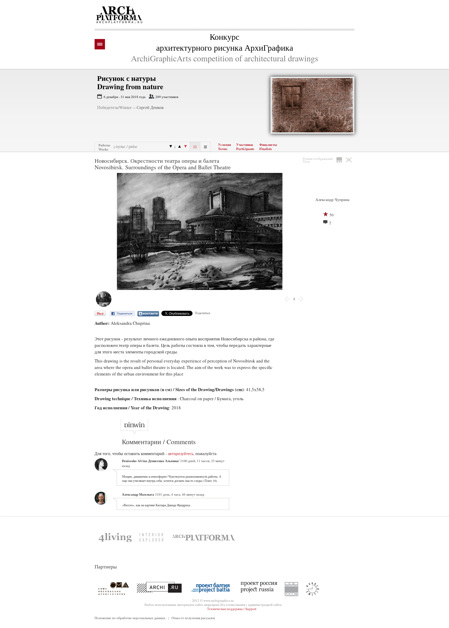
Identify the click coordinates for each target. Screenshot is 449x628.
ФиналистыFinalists (268, 146)
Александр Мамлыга (138, 494)
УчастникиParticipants (245, 146)
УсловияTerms (224, 146)
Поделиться (202, 313)
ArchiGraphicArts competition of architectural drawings (224, 58)
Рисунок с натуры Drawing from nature (130, 82)
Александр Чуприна (332, 199)
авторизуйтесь (180, 453)
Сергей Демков (150, 107)
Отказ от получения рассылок (193, 618)
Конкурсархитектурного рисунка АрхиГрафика (224, 42)
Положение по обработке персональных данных (130, 618)
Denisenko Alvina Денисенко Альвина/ (150, 460)
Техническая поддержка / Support (231, 608)
